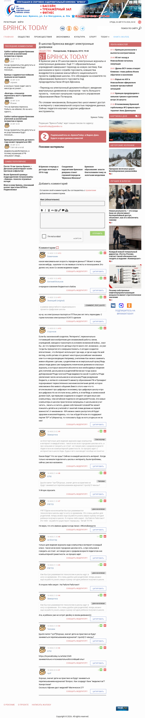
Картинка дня (118, 116)
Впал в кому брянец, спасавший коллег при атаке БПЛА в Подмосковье (19, 187)
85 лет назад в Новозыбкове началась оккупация (121, 60)
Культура (79, 37)
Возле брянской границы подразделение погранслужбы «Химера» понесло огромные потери (18, 178)
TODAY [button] (104, 37)
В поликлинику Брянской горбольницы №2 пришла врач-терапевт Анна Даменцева (125, 107)
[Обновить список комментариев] (57, 247)
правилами (91, 190)
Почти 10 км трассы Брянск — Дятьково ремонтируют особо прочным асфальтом (18, 168)
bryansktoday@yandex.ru (50, 126)
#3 (59, 626)
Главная (9, 37)
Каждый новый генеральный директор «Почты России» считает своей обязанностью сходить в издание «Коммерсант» (125, 255)
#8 (59, 473)
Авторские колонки (122, 145)
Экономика (63, 37)
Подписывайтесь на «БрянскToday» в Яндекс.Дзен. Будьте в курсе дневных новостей (75, 136)
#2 (59, 648)
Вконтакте (113, 305)
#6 (59, 537)
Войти (21, 22)
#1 (59, 670)
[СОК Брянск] (72, 9)
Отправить (97, 233)
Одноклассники (129, 305)
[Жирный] (41, 210)
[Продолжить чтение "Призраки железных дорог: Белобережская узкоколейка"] (125, 158)
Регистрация (10, 22)
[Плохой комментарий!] (105, 253)
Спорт (93, 37)
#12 (59, 278)
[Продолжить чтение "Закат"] (125, 130)
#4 (59, 596)
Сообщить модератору (77, 271)
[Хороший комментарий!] (101, 253)
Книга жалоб (121, 37)
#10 (59, 328)
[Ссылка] (59, 210)
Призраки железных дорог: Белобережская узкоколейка (123, 170)
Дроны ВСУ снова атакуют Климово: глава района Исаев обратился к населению (125, 71)
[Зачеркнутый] (52, 210)
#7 (59, 501)
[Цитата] (63, 210)
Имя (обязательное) (49, 199)
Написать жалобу (41, 705)
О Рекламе (9, 705)
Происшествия (43, 37)
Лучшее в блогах (120, 181)
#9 (59, 432)
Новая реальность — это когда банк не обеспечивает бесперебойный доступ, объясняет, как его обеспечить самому (123, 215)
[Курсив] (45, 210)
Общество (24, 37)
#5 (59, 565)
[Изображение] (56, 210)
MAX (121, 305)
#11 (59, 297)
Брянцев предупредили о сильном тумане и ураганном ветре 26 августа (124, 96)
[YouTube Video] (66, 210)
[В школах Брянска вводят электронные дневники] (72, 56)
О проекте (23, 705)
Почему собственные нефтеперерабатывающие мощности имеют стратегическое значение (125, 293)
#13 (59, 253)
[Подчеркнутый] (49, 210)
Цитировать (98, 272)
